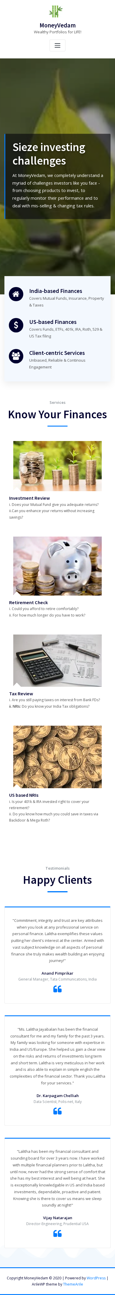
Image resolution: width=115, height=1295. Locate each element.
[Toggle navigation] (57, 46)
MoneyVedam (58, 25)
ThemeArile (73, 1284)
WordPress (96, 1278)
